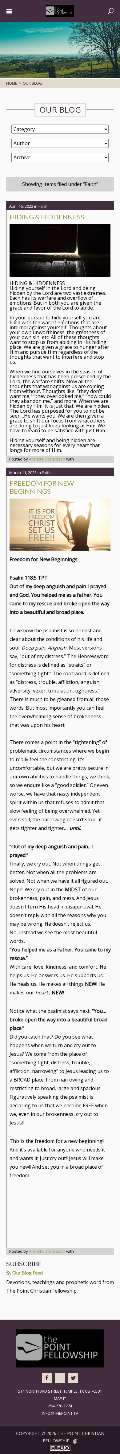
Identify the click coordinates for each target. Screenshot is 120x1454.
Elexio (60, 1448)
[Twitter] (73, 1378)
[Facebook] (47, 1378)
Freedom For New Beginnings (42, 487)
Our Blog (32, 83)
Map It (60, 1398)
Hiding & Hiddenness (47, 217)
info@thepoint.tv (60, 1413)
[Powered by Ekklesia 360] (75, 1441)
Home (11, 83)
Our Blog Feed (27, 1272)
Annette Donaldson (47, 459)
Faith (42, 206)
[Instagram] (60, 1378)
